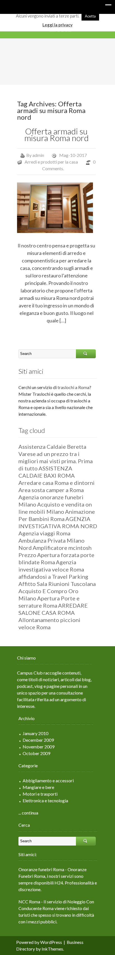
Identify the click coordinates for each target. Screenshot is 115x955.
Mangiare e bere (38, 787)
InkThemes (52, 948)
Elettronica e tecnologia (45, 800)
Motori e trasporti (40, 793)
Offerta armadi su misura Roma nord (56, 134)
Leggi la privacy (57, 24)
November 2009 (38, 746)
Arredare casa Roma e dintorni (56, 482)
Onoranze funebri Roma (41, 869)
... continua (28, 812)
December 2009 (38, 740)
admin (38, 155)
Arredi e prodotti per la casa (51, 161)
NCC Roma (29, 901)
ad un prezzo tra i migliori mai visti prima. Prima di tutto (55, 461)
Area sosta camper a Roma (51, 490)
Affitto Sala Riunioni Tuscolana (57, 583)
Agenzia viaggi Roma (44, 533)
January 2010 (35, 733)
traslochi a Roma (73, 387)
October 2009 (36, 753)
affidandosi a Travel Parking (53, 576)
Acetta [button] (90, 16)
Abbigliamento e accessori (48, 780)
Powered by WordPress (39, 942)
